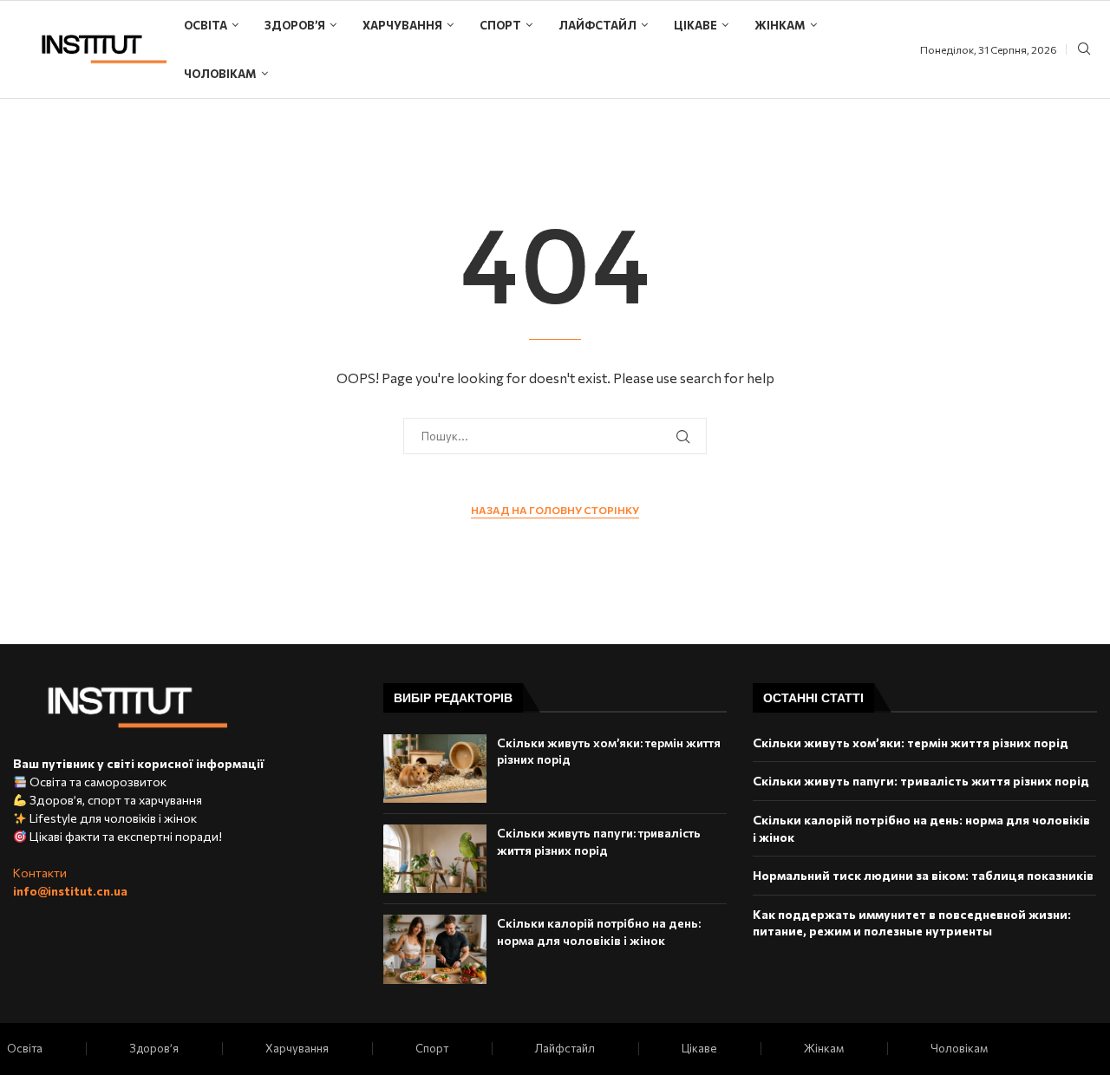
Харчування (402, 25)
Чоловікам (220, 74)
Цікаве (695, 25)
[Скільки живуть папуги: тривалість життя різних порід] (434, 858)
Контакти (40, 872)
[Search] (1084, 49)
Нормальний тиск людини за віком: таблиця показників (923, 875)
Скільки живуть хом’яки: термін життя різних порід (910, 742)
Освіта (205, 25)
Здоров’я (294, 25)
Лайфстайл (597, 25)
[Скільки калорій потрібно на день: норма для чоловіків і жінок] (434, 949)
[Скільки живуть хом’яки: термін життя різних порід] (434, 768)
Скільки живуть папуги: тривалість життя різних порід (921, 780)
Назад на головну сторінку (555, 510)
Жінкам (780, 25)
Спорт (500, 25)
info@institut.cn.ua (70, 890)
